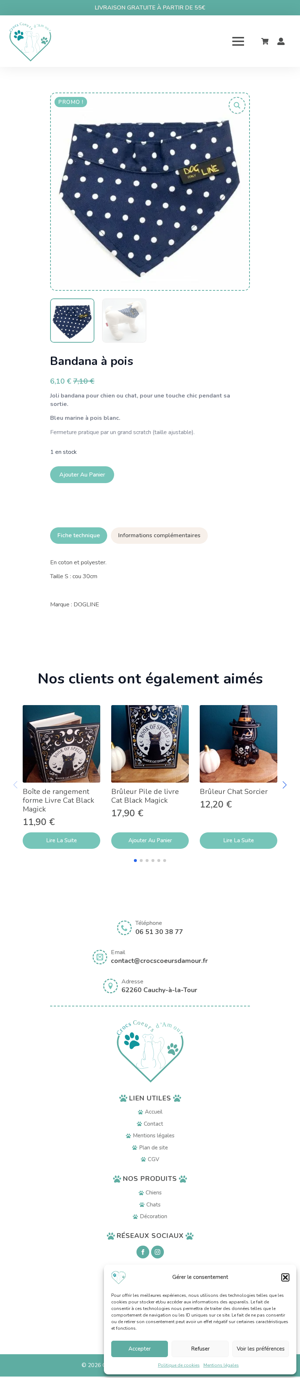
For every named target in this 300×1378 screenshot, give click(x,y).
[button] (285, 1277)
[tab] (78, 535)
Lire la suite (61, 840)
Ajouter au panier (82, 475)
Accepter (139, 1348)
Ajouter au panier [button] (150, 840)
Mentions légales (221, 1365)
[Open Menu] (238, 41)
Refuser (200, 1348)
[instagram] (157, 1252)
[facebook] (142, 1252)
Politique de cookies (179, 1365)
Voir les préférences (261, 1348)
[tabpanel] (150, 583)
